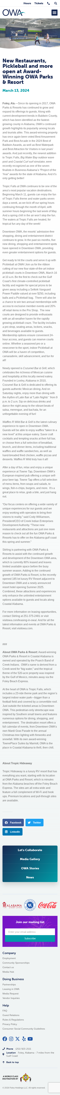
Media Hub (8, 972)
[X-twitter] (17, 1039)
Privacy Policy (9, 1024)
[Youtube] (30, 1039)
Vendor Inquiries (11, 998)
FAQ (4, 1010)
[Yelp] (24, 1039)
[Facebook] (4, 1039)
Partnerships (9, 984)
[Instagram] (11, 1039)
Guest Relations (10, 1015)
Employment (9, 958)
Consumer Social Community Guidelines (23, 1029)
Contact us (8, 967)
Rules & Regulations (13, 1019)
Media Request (10, 993)
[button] (55, 13)
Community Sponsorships (16, 963)
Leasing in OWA (10, 989)
